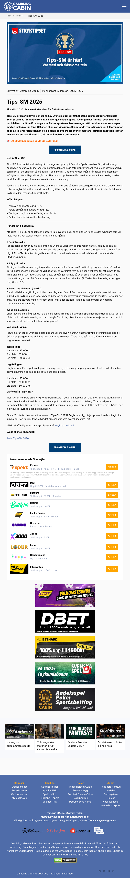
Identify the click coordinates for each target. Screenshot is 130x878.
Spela (112, 467)
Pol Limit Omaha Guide (80, 794)
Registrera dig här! (65, 150)
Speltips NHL (49, 790)
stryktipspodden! (64, 425)
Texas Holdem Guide (80, 786)
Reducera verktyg (111, 786)
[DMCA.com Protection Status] (65, 860)
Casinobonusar (19, 794)
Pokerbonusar (19, 790)
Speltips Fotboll (49, 786)
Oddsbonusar (19, 786)
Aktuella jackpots (110, 805)
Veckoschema (110, 801)
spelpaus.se (26, 477)
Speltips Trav (49, 801)
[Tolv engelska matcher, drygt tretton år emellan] (49, 731)
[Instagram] (104, 870)
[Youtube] (109, 870)
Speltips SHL (50, 794)
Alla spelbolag (19, 797)
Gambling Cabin (29, 90)
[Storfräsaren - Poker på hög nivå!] (110, 731)
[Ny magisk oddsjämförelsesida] (19, 731)
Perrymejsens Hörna (80, 801)
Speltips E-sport (50, 797)
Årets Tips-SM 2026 (18, 438)
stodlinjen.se (15, 477)
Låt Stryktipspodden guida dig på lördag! (34, 140)
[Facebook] (113, 870)
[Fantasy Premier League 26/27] (80, 731)
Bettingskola (111, 794)
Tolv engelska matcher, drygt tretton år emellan (47, 746)
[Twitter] (100, 870)
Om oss (111, 797)
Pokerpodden (80, 797)
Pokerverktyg (80, 790)
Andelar (110, 790)
